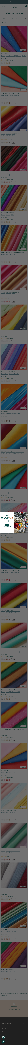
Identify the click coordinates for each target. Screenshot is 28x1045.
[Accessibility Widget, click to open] (3, 1037)
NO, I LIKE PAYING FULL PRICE (7, 526)
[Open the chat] (3, 1041)
